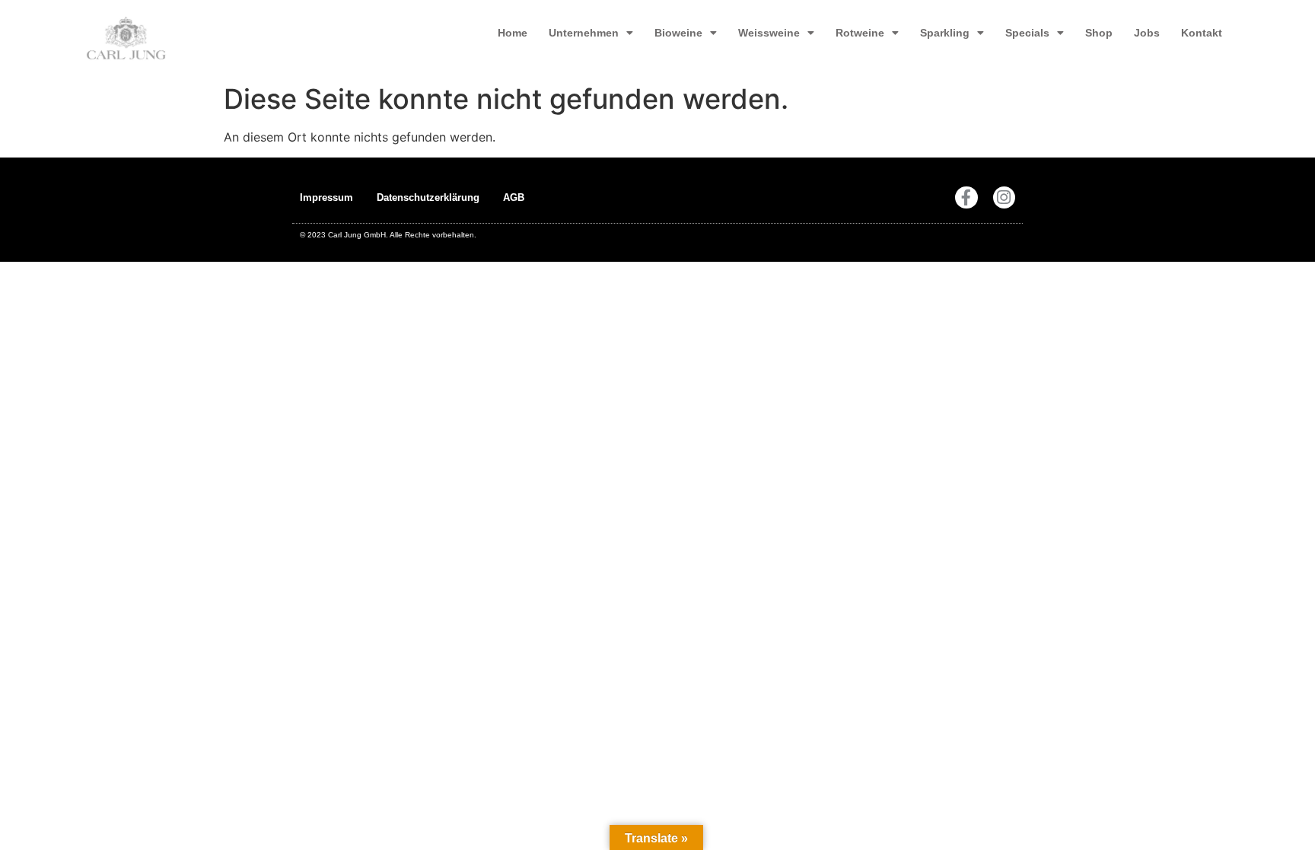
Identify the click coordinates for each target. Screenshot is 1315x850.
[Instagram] (1004, 197)
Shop (1099, 33)
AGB (513, 197)
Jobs (1147, 33)
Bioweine (678, 33)
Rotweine (860, 33)
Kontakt (1201, 33)
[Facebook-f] (966, 197)
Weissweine (769, 33)
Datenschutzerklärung (428, 197)
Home (512, 33)
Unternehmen (584, 33)
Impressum (326, 197)
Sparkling (945, 33)
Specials (1027, 33)
